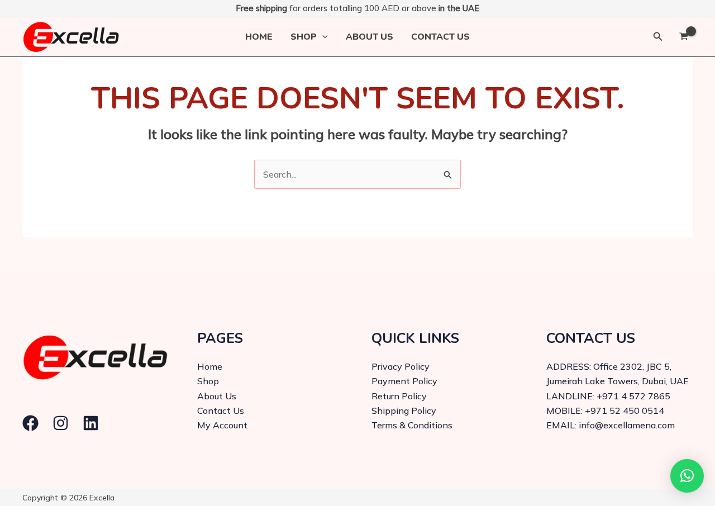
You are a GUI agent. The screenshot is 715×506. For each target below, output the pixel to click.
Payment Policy (404, 380)
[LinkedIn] (91, 423)
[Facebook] (30, 423)
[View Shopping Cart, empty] (683, 37)
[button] (322, 36)
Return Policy (399, 396)
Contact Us (440, 37)
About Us (369, 37)
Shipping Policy (403, 410)
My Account (222, 425)
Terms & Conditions (411, 425)
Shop (303, 37)
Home (259, 37)
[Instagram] (61, 423)
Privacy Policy (400, 366)
